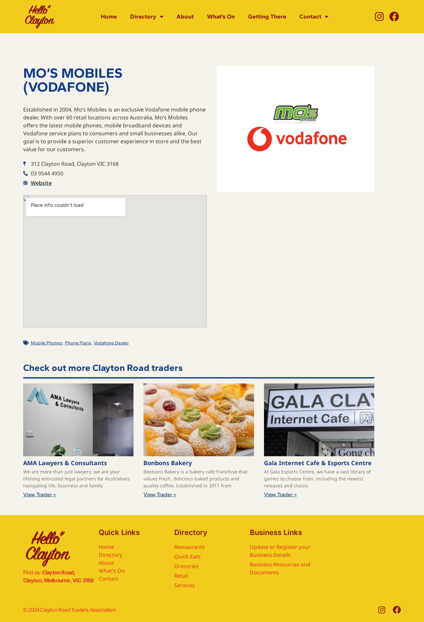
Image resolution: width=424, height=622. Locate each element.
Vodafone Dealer (111, 343)
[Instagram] (379, 16)
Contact (310, 16)
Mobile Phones (46, 343)
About (185, 16)
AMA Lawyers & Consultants (65, 463)
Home (109, 16)
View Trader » (39, 494)
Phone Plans (78, 343)
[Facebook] (394, 16)
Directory (143, 16)
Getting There (267, 16)
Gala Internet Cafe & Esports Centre (318, 463)
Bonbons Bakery (167, 463)
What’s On (221, 16)
